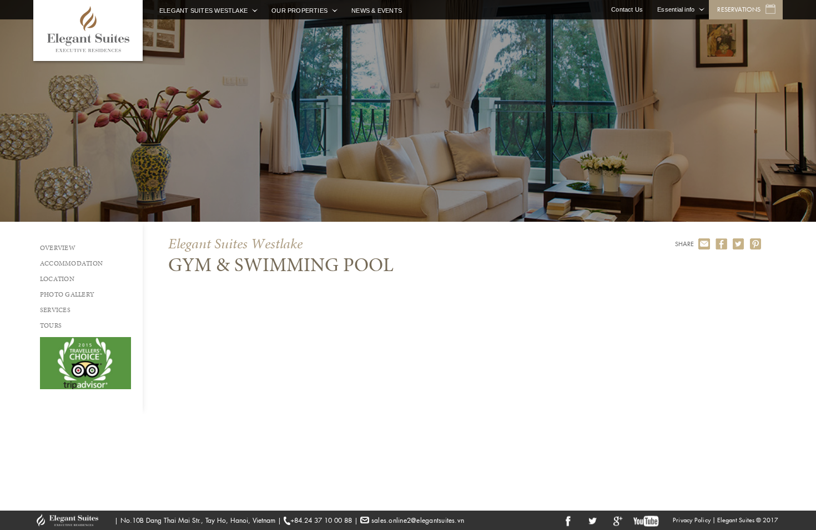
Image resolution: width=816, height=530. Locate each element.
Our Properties (299, 10)
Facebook (568, 520)
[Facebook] (721, 243)
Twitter (592, 520)
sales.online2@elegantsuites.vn (417, 520)
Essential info (675, 9)
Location (57, 279)
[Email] (704, 243)
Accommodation (71, 263)
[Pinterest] (756, 243)
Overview (57, 248)
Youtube (646, 520)
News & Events (376, 10)
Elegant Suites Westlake (203, 10)
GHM (72, 520)
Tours (51, 325)
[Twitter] (738, 243)
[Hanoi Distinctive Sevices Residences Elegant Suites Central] (88, 30)
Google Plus (617, 520)
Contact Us (627, 9)
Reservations (738, 9)
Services (55, 310)
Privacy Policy (692, 520)
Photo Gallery (67, 294)
